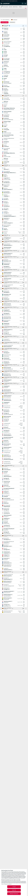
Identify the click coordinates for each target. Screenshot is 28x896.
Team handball (6, 19)
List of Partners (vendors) (6, 884)
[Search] (23, 3)
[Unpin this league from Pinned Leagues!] (9, 26)
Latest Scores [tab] (4, 22)
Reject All (14, 890)
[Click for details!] (13, 29)
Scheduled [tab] (12, 22)
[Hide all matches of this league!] (26, 25)
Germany (15, 19)
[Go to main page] (7, 3)
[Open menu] (25, 3)
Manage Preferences (14, 893)
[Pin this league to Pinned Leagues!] (10, 96)
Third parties (22, 878)
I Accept (14, 886)
